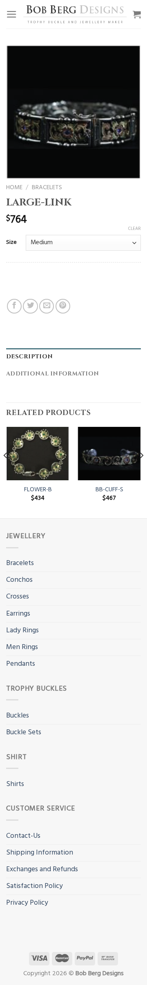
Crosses (17, 597)
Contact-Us (23, 836)
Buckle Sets (23, 732)
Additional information (52, 374)
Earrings (18, 614)
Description (29, 356)
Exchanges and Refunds (42, 869)
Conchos (19, 580)
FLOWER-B (38, 490)
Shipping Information (39, 853)
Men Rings (22, 647)
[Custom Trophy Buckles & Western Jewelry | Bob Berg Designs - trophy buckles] (75, 14)
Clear (134, 229)
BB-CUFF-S (109, 490)
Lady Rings (22, 630)
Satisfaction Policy (34, 886)
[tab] (73, 357)
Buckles (17, 716)
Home (14, 187)
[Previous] (6, 471)
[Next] (141, 471)
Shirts (15, 784)
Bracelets (47, 187)
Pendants (20, 664)
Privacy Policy (27, 903)
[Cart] (137, 14)
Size (11, 243)
